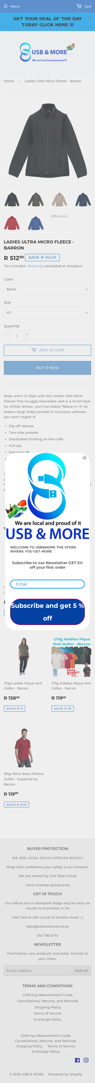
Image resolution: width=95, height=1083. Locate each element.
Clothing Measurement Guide (48, 995)
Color (8, 279)
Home (9, 81)
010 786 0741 (47, 935)
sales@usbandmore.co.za (47, 926)
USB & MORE (33, 1074)
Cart (87, 6)
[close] (89, 18)
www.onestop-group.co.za (48, 885)
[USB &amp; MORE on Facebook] (77, 1061)
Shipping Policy (47, 1007)
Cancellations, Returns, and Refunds (47, 1001)
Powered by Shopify (65, 1074)
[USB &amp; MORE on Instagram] (86, 1061)
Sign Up (81, 971)
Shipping (35, 266)
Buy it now (47, 367)
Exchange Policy (47, 1019)
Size (7, 302)
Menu (15, 6)
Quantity (12, 326)
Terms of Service (47, 1013)
